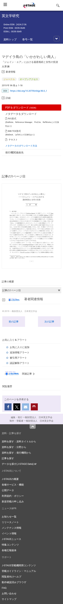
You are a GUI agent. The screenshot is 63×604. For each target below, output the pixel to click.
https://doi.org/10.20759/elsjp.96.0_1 (28, 90)
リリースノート (10, 522)
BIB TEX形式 (14, 131)
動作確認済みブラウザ (14, 582)
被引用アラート (18, 357)
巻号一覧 (27, 39)
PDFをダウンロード (20, 107)
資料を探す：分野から (14, 447)
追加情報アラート (19, 352)
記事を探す (8, 458)
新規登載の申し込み (13, 501)
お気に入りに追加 (19, 347)
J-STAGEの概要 (10, 479)
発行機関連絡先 (14, 152)
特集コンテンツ (10, 544)
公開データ (8, 490)
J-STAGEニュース (11, 539)
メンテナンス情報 (11, 527)
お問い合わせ (9, 593)
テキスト (13, 139)
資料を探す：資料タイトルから (19, 441)
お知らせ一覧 (9, 516)
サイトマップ (9, 599)
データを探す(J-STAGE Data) (18, 464)
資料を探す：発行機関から (16, 452)
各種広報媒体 (9, 550)
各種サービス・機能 (13, 484)
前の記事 (14, 321)
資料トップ (10, 39)
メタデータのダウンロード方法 (21, 145)
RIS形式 (12, 118)
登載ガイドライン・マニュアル (19, 571)
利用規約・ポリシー (13, 495)
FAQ (4, 587)
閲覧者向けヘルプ (11, 576)
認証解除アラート (19, 363)
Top (33, 426)
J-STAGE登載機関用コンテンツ (19, 565)
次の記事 (49, 321)
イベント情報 (9, 533)
